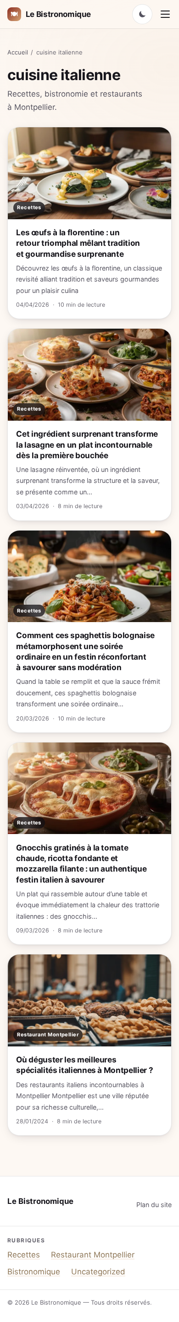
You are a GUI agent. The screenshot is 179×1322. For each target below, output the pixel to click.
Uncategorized (98, 1271)
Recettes (23, 1254)
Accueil (17, 52)
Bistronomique (33, 1271)
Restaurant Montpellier (92, 1254)
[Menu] (165, 14)
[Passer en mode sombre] (142, 14)
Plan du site (154, 1204)
